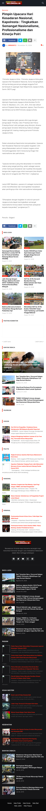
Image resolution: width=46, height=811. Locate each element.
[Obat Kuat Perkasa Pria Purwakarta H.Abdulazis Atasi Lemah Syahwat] (8, 390)
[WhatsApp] (25, 40)
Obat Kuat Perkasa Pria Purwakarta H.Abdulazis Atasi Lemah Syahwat (29, 388)
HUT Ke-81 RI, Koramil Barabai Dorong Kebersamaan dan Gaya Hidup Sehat (32, 282)
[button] (3, 3)
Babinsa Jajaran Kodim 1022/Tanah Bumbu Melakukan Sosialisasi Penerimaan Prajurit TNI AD (29, 587)
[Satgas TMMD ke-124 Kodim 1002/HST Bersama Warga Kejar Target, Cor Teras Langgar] (8, 621)
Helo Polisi (17, 803)
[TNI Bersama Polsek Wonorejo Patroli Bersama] (8, 780)
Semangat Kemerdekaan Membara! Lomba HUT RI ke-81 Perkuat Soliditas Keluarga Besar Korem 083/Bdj (11, 254)
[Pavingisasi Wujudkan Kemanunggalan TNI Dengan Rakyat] (8, 769)
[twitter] (18, 559)
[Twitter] (20, 40)
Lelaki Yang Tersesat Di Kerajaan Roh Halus (24, 703)
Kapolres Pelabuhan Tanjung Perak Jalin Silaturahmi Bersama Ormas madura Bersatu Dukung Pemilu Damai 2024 (27, 466)
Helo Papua (28, 806)
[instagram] (28, 559)
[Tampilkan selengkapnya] (35, 40)
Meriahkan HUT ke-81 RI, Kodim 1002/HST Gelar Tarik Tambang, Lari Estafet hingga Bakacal (34, 309)
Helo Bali (36, 803)
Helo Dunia (26, 803)
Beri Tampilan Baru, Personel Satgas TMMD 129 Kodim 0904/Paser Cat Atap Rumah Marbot (29, 378)
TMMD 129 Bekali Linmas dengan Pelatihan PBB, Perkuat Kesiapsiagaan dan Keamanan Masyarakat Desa (30, 400)
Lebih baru (7, 341)
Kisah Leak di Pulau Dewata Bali (21, 695)
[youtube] (23, 559)
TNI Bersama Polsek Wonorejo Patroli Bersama (29, 777)
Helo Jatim (18, 806)
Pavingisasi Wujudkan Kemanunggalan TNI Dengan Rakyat (29, 766)
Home (9, 803)
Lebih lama (39, 341)
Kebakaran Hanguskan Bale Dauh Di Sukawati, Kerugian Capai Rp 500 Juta (30, 630)
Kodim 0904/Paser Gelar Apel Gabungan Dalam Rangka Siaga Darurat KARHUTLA (33, 254)
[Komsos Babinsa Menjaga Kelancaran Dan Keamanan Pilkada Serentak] (8, 790)
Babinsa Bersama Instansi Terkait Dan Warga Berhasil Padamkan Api (12, 308)
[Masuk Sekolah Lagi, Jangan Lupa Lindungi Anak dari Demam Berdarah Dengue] (8, 610)
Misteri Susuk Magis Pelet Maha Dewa (23, 712)
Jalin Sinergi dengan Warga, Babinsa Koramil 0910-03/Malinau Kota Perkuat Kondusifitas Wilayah (11, 282)
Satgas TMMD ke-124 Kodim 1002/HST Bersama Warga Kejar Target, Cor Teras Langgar (27, 620)
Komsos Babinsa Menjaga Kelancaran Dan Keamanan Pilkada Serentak (29, 788)
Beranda (5, 10)
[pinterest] (32, 559)
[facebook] (13, 559)
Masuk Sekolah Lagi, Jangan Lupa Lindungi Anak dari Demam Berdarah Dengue (29, 609)
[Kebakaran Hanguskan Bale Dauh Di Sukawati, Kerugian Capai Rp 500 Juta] (8, 632)
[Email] (30, 40)
